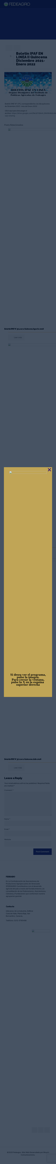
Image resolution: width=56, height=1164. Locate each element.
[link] (28, 569)
